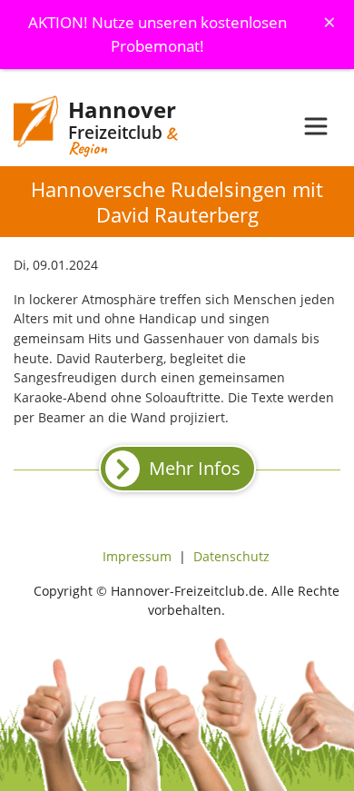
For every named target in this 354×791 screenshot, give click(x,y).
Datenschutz (231, 556)
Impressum (137, 556)
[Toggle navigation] (315, 126)
